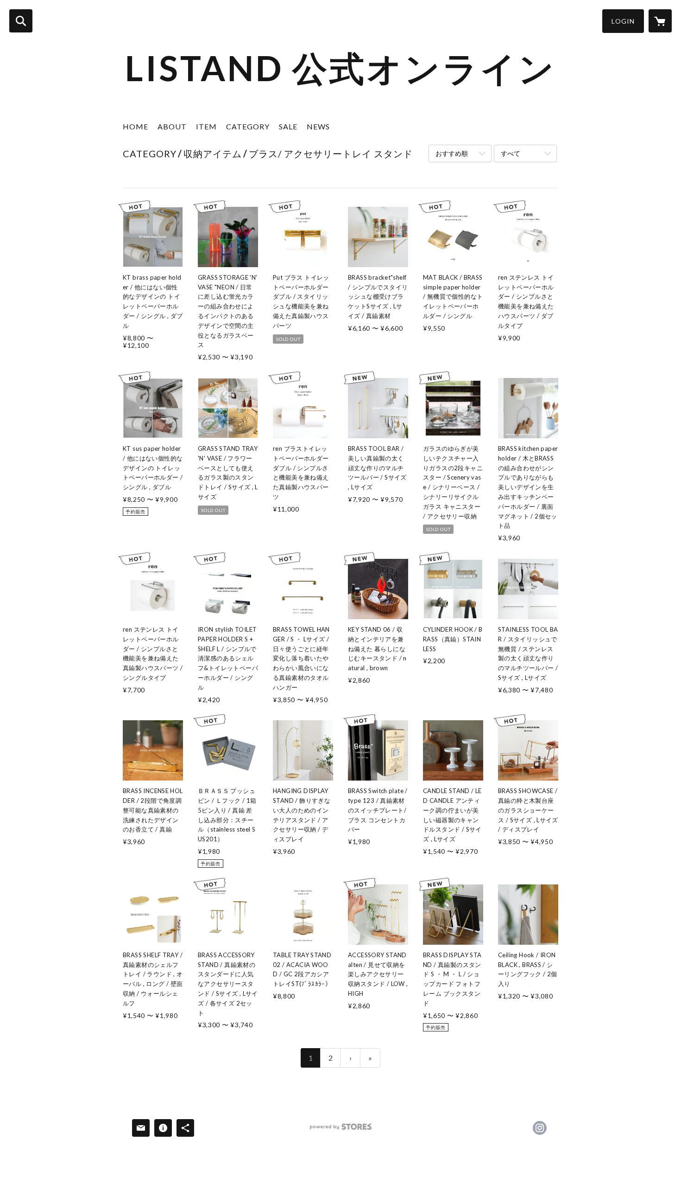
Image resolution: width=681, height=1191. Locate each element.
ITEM (206, 126)
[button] (623, 21)
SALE (288, 126)
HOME (135, 126)
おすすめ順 (451, 153)
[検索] (20, 20)
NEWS (318, 126)
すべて (510, 153)
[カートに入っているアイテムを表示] (660, 20)
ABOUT (172, 126)
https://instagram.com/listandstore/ (540, 1128)
